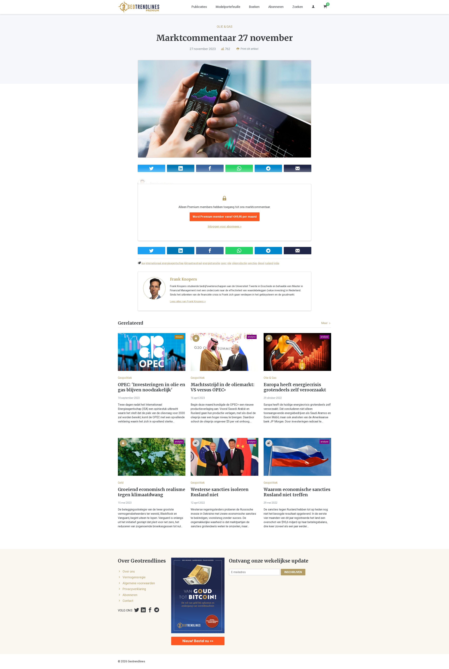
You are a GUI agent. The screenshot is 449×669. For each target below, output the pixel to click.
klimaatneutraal (193, 263)
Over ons (129, 571)
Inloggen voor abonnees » (225, 226)
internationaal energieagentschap (165, 263)
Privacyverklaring (134, 589)
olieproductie (239, 263)
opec (224, 263)
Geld (120, 482)
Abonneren (276, 7)
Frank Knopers (183, 279)
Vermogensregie (134, 577)
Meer (324, 323)
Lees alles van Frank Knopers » (188, 301)
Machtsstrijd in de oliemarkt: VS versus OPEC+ (222, 387)
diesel (261, 263)
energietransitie (211, 263)
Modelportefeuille (228, 7)
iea (143, 263)
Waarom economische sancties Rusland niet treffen (297, 492)
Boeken (254, 7)
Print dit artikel (249, 49)
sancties (252, 263)
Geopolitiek (125, 377)
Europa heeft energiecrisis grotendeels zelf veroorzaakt (295, 387)
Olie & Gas (224, 26)
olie (229, 263)
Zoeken (297, 7)
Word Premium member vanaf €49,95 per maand (225, 216)
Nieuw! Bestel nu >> (197, 641)
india (276, 263)
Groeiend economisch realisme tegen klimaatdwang (151, 492)
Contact (128, 601)
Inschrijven (293, 572)
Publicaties (199, 7)
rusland (269, 263)
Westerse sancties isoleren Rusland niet (220, 492)
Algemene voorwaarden (139, 583)
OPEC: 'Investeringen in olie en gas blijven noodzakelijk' (151, 387)
